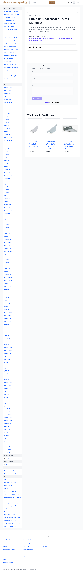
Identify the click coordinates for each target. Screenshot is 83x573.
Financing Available (28, 549)
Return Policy (26, 546)
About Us (5, 546)
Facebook (45, 543)
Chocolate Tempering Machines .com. (19, 569)
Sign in (47, 102)
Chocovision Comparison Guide (11, 556)
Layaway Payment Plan (29, 552)
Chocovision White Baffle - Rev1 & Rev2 (33, 144)
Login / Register (7, 539)
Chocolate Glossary (8, 562)
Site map (45, 546)
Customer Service (27, 539)
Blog (44, 539)
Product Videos (6, 559)
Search (52, 2)
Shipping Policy (26, 556)
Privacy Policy (26, 543)
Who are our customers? (9, 549)
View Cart (5, 543)
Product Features (7, 552)
